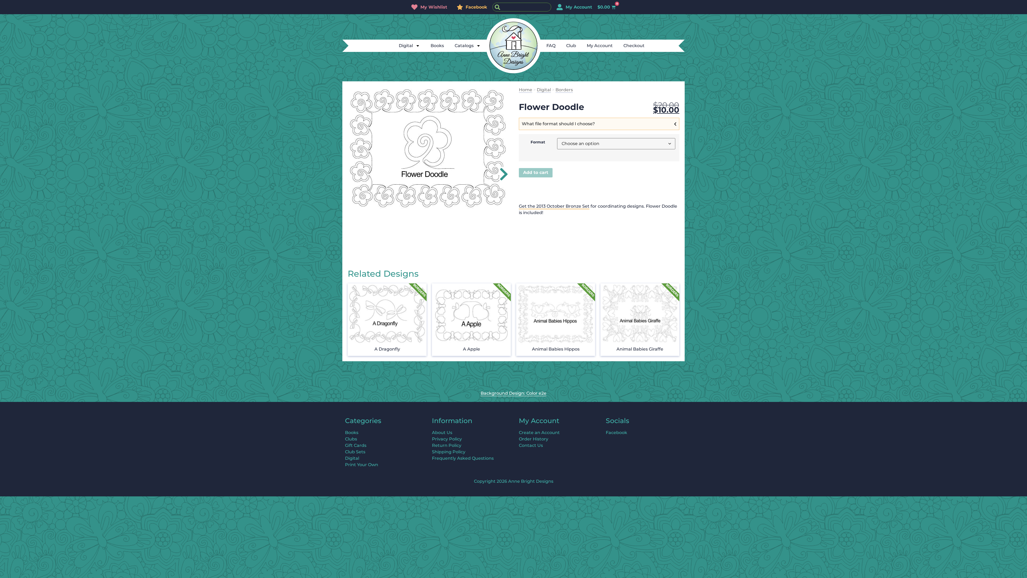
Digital (406, 45)
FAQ (550, 45)
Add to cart (535, 172)
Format (538, 142)
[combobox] (521, 7)
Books (437, 45)
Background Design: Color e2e (513, 393)
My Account (600, 45)
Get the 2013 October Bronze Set (554, 206)
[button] (500, 174)
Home (525, 89)
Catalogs (464, 45)
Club (571, 45)
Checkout (634, 45)
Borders (564, 89)
